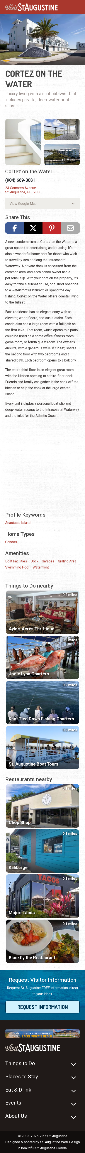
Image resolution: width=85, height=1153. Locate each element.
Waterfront (41, 567)
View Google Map (23, 204)
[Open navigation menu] (69, 7)
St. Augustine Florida (51, 1148)
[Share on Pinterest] (51, 228)
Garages (48, 561)
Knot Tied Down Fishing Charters (41, 718)
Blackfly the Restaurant (32, 957)
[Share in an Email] (70, 228)
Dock (34, 561)
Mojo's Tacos (22, 912)
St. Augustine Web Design (60, 1142)
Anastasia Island (18, 523)
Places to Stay (21, 1077)
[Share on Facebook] (14, 228)
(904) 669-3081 (20, 180)
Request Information (42, 1007)
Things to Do (20, 1063)
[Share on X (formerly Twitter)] (33, 228)
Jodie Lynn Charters (29, 673)
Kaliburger (19, 867)
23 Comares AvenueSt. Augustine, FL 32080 (23, 190)
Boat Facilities (16, 561)
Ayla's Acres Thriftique (31, 628)
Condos (11, 542)
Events (13, 1103)
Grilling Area (67, 561)
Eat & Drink (18, 1090)
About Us (16, 1116)
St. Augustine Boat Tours (33, 764)
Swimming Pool (17, 567)
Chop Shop (20, 822)
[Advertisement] (42, 464)
